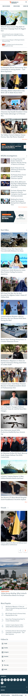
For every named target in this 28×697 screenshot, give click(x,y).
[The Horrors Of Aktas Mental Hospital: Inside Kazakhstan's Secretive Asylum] (14, 488)
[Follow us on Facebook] (18, 679)
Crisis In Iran (16, 6)
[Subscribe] (2, 683)
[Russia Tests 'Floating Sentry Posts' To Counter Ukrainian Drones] (14, 330)
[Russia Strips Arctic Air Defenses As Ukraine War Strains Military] (5, 169)
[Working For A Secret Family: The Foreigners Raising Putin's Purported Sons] (5, 201)
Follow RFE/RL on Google (17, 695)
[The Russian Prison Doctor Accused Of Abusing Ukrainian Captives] (5, 176)
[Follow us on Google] (11, 679)
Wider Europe (5, 591)
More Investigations (22, 207)
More (26, 502)
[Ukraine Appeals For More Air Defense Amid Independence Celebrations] (14, 526)
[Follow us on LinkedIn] (21, 679)
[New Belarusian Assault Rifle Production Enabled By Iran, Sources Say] (14, 421)
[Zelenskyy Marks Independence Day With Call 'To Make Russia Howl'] (14, 81)
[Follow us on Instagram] (8, 679)
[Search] (26, 695)
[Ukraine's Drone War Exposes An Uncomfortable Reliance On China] (14, 240)
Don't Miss (5, 230)
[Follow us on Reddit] (5, 679)
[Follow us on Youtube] (2, 679)
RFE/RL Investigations (9, 156)
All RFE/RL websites (5, 695)
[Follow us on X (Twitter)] (14, 679)
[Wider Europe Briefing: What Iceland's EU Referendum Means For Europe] (14, 573)
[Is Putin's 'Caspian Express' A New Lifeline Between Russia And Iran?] (14, 467)
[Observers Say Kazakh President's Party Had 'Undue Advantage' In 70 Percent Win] (14, 102)
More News (24, 139)
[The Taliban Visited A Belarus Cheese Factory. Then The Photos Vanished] (14, 126)
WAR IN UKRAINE (6, 6)
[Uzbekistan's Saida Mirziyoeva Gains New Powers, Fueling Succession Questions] (14, 261)
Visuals (3, 508)
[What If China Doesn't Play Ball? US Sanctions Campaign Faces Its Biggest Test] (14, 17)
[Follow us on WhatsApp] (24, 679)
